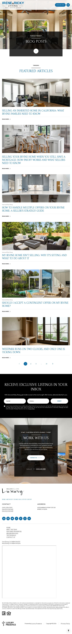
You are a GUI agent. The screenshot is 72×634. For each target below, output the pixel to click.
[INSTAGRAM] (25, 518)
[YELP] (16, 518)
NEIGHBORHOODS (12, 533)
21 (46, 364)
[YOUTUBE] (12, 518)
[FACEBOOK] (20, 518)
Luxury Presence (36, 623)
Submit (59, 401)
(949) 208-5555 (60, 5)
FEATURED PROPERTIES (14, 531)
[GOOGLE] (8, 518)
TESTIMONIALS (11, 535)
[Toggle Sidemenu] (68, 5)
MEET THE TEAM (11, 529)
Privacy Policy (31, 408)
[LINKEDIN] (29, 518)
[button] (36, 457)
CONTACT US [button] (10, 537)
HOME (8, 527)
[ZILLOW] (4, 518)
